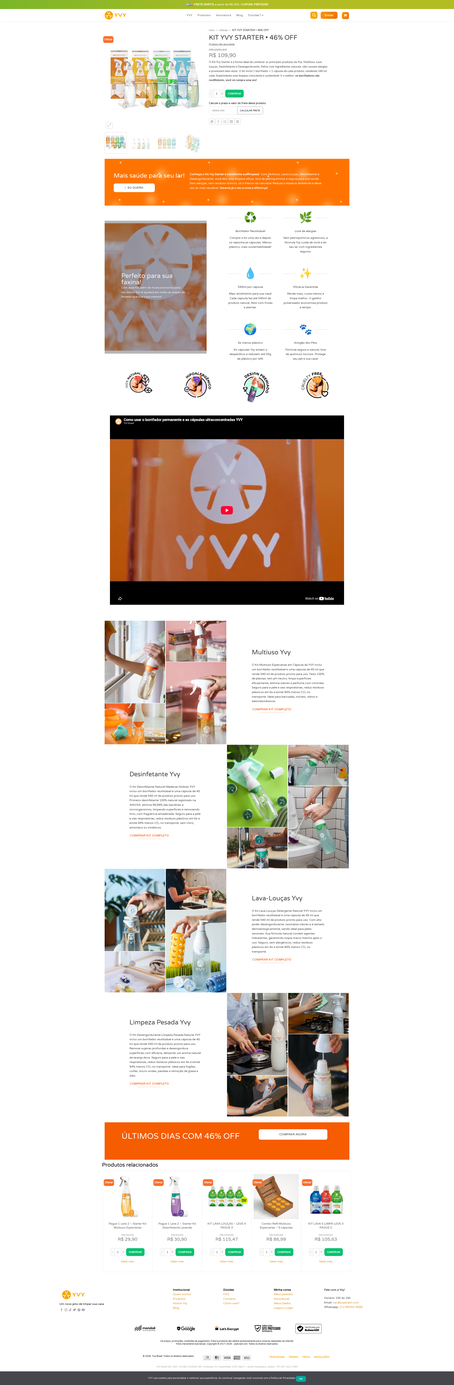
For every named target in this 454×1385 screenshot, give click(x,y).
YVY (189, 15)
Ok (301, 1378)
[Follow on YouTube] (83, 1310)
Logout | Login (283, 1308)
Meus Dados (282, 1303)
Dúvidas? (254, 15)
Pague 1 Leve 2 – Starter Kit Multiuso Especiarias (127, 1225)
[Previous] (111, 80)
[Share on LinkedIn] (231, 121)
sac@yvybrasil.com (346, 1302)
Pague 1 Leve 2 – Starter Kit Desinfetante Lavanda (177, 1225)
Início (212, 30)
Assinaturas (282, 1299)
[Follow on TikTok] (70, 1310)
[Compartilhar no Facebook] (218, 121)
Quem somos (182, 1294)
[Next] (197, 80)
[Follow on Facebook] (61, 1310)
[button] (329, 15)
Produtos (204, 15)
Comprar (234, 93)
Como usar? (231, 1303)
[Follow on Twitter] (74, 1310)
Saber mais (127, 1261)
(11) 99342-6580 (351, 1307)
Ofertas (223, 30)
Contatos (229, 1299)
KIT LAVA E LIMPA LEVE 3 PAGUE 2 (326, 1225)
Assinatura (223, 15)
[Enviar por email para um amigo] (225, 121)
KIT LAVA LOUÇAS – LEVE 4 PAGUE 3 (226, 1225)
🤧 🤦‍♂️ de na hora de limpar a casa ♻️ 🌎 (227, 4)
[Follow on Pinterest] (78, 1310)
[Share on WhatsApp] (212, 121)
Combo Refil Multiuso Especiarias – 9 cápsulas (276, 1225)
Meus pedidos (283, 1294)
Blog (239, 15)
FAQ (226, 1294)
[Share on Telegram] (238, 121)
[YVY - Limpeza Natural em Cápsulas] (120, 15)
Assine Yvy (180, 1303)
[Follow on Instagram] (66, 1310)
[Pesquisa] (313, 15)
